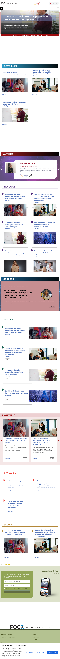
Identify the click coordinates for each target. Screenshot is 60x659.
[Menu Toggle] (58, 8)
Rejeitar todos (41, 652)
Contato (35, 639)
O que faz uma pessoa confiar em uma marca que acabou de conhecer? (15, 253)
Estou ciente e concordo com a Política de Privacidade (16, 588)
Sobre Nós (36, 637)
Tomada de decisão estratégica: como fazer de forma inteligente (14, 104)
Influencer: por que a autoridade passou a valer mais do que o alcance (14, 74)
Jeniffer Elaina (28, 164)
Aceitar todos (52, 652)
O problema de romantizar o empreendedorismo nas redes (44, 253)
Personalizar (29, 652)
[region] (30, 651)
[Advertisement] (30, 50)
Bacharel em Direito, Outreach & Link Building (16, 286)
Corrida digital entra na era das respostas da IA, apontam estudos (44, 225)
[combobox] (54, 3)
